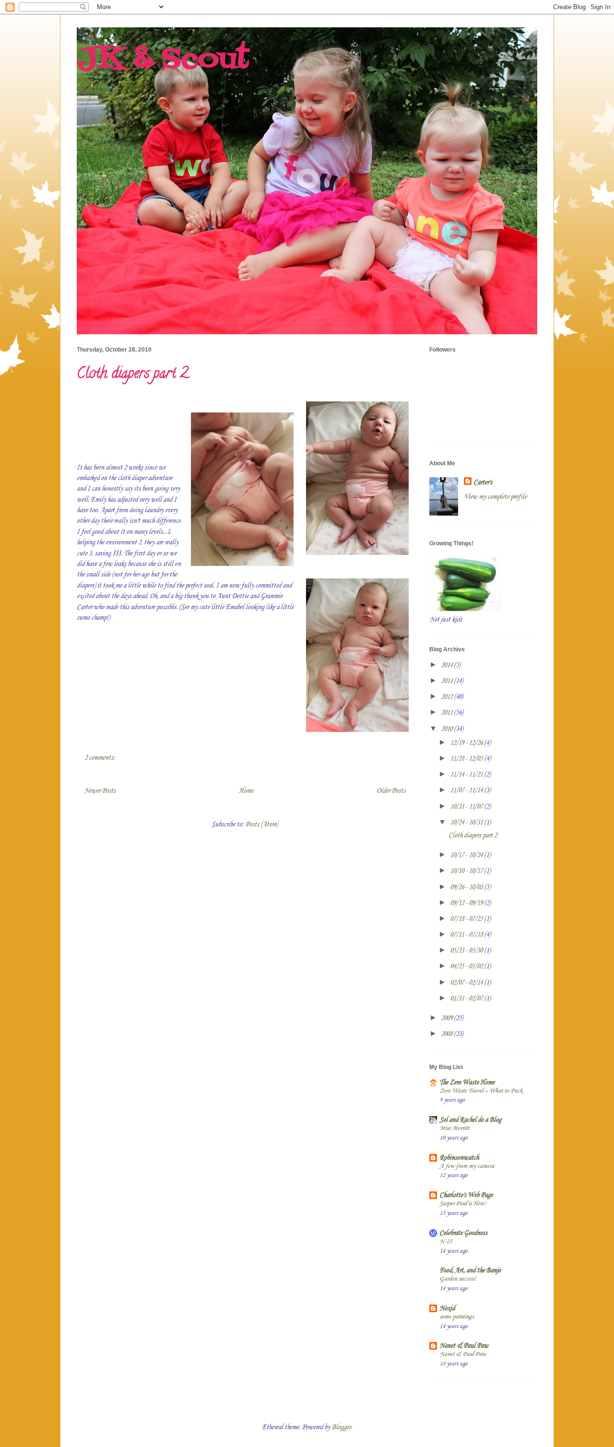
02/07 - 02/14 (467, 982)
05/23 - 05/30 (467, 950)
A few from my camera (466, 1166)
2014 (447, 665)
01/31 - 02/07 (467, 998)
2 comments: (100, 757)
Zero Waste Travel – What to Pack (480, 1091)
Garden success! (457, 1279)
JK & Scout (163, 60)
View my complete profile (495, 497)
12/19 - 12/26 (467, 743)
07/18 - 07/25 (467, 919)
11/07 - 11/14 (467, 790)
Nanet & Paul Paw (463, 1345)
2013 (447, 681)
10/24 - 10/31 (467, 822)
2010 (447, 729)
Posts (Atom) (261, 824)
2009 (447, 1018)
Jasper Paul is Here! (462, 1204)
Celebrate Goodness (463, 1233)
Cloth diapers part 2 (133, 375)
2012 (447, 697)
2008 (447, 1034)
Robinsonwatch (459, 1157)
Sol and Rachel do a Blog (470, 1120)
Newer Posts (100, 791)
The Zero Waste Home (467, 1082)
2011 (447, 712)
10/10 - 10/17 (467, 871)
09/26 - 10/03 (467, 887)
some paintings (456, 1317)
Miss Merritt (454, 1128)
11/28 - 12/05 (467, 758)
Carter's (482, 482)
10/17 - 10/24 (467, 855)
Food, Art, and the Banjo (470, 1270)
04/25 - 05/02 (467, 966)
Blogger (341, 1427)
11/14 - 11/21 (467, 774)
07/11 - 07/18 (467, 934)
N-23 (445, 1241)
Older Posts (391, 791)
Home (246, 791)
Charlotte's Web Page (466, 1195)
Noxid (447, 1308)
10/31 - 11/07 (467, 806)
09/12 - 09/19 (467, 903)
